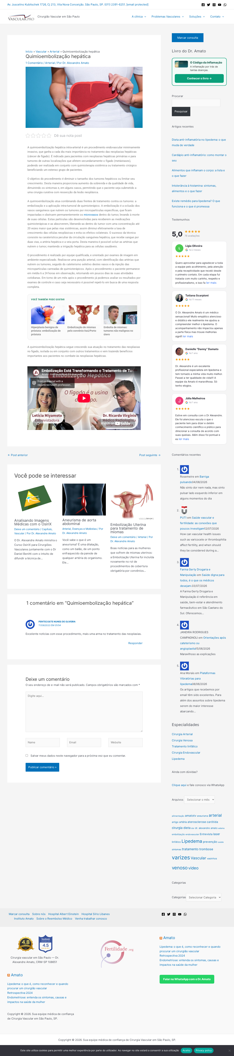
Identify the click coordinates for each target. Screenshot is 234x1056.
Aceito (186, 1050)
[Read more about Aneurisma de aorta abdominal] (84, 499)
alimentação (178, 816)
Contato (215, 16)
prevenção (210, 841)
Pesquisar (181, 111)
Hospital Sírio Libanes (96, 914)
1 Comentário (34, 63)
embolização (178, 834)
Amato (17, 975)
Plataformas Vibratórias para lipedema (197, 678)
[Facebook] (203, 4)
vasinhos (212, 858)
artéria (183, 822)
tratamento (190, 849)
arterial (215, 815)
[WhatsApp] (225, 4)
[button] (144, 16)
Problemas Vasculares (166, 16)
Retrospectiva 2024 (20, 993)
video (193, 868)
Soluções (195, 16)
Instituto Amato (24, 918)
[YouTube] (219, 4)
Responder (135, 643)
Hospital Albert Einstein (63, 914)
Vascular (19, 533)
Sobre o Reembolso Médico (54, 918)
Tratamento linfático (185, 746)
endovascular (192, 834)
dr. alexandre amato (206, 828)
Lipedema (178, 758)
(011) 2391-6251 (114, 4)
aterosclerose (197, 822)
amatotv (190, 815)
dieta (186, 828)
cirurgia (177, 828)
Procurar (177, 96)
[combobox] (196, 103)
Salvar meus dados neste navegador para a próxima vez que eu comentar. (78, 755)
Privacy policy (204, 1050)
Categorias (179, 897)
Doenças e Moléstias (84, 528)
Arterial (50, 63)
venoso (180, 867)
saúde (221, 842)
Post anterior (18, 455)
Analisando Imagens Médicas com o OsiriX (33, 522)
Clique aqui (179, 785)
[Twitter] (208, 4)
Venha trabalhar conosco (91, 918)
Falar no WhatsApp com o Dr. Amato (187, 979)
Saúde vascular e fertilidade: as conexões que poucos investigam (198, 523)
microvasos (91, 214)
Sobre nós (39, 914)
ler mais (211, 282)
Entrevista (206, 834)
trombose (206, 849)
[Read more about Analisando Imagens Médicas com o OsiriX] (36, 499)
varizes (181, 857)
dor (192, 828)
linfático (176, 841)
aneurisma (202, 815)
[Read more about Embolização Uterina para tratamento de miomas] (132, 501)
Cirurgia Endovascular (186, 752)
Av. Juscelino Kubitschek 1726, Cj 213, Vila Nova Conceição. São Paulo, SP (55, 4)
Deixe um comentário (26, 529)
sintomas (176, 849)
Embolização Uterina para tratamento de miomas (128, 528)
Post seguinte (150, 455)
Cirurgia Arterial (182, 734)
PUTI (183, 517)
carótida (212, 822)
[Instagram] (214, 4)
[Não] (229, 1050)
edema (221, 828)
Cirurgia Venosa (182, 740)
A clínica (137, 16)
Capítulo (47, 529)
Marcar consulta (187, 37)
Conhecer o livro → (199, 78)
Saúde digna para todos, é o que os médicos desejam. (202, 580)
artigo (175, 822)
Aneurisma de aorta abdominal (79, 522)
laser (216, 834)
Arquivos (177, 799)
